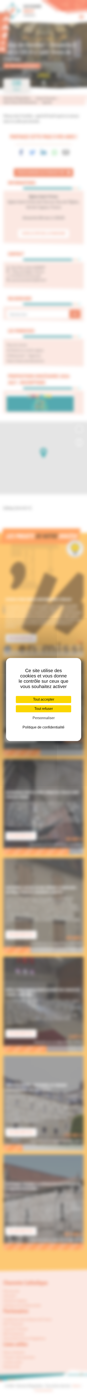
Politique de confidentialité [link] (43, 727)
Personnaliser (44, 718)
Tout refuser (43, 709)
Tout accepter (43, 699)
